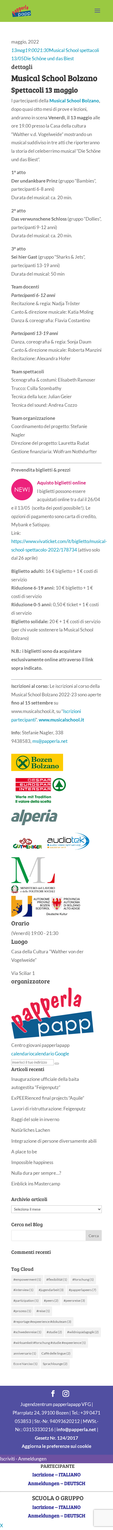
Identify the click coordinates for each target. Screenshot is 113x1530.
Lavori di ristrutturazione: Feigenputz (48, 1109)
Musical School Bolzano (74, 100)
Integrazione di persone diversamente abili (54, 1141)
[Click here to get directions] (57, 1063)
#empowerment (27, 1279)
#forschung (83, 1279)
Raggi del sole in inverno (35, 1119)
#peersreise (74, 1300)
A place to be (24, 1151)
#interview (23, 1290)
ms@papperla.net (49, 741)
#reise (43, 1311)
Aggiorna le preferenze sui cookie (56, 1446)
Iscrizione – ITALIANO (56, 1474)
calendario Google (51, 1053)
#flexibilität (56, 1279)
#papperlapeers (82, 1290)
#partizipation (26, 1300)
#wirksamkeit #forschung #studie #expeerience (49, 1343)
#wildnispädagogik (83, 1332)
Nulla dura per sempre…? (36, 1173)
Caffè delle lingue (55, 1353)
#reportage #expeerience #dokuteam (42, 1322)
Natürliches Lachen (30, 1130)
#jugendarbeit (51, 1290)
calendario (22, 1053)
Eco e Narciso (25, 1364)
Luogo (19, 941)
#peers (51, 1300)
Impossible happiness (32, 1162)
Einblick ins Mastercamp (35, 1184)
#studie (54, 1332)
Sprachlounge (55, 1364)
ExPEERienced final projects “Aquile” (47, 1098)
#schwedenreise (27, 1332)
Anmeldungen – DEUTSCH (56, 1483)
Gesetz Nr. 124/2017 (56, 1438)
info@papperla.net (76, 1429)
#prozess (22, 1311)
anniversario (24, 1353)
